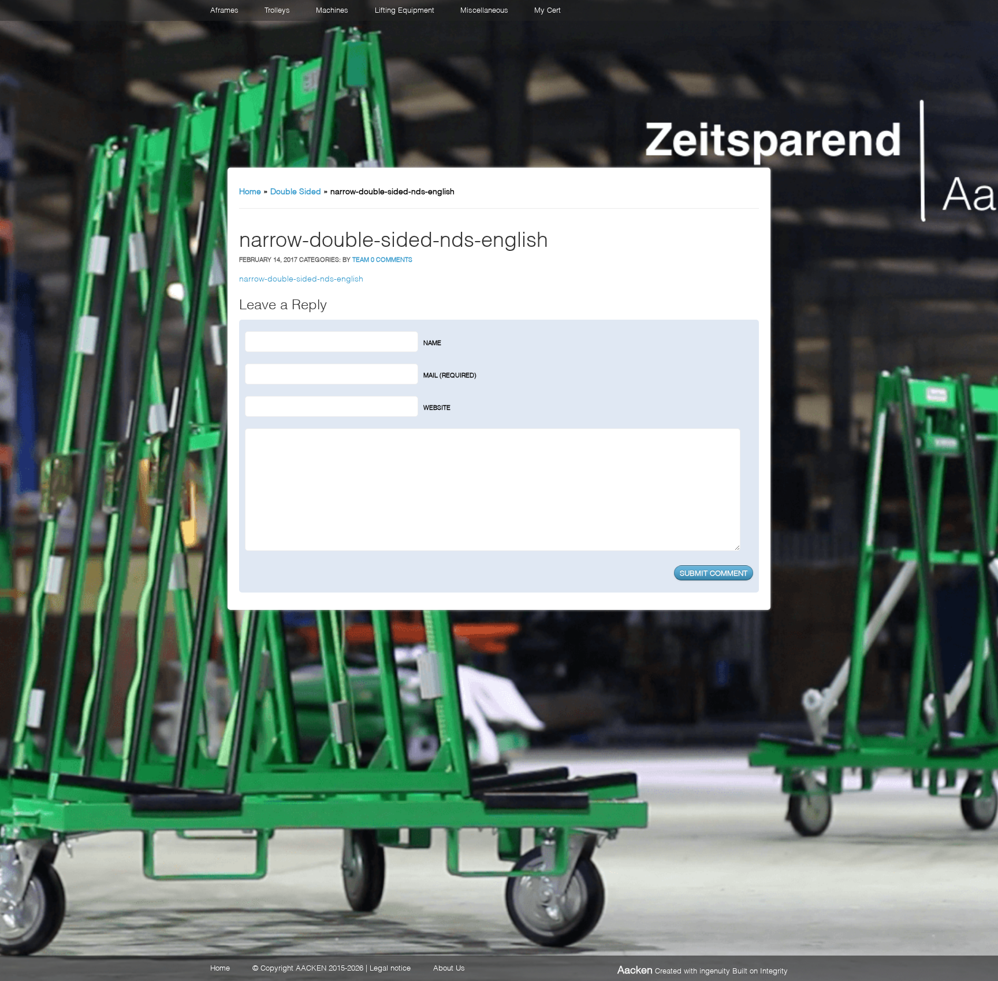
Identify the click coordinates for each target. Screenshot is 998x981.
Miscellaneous (484, 9)
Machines (332, 9)
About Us (449, 967)
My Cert (547, 9)
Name (432, 342)
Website (436, 407)
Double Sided (295, 190)
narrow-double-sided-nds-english (301, 278)
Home (250, 190)
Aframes (224, 9)
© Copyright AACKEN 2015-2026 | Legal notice (331, 967)
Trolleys (277, 9)
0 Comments (391, 259)
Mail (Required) (449, 374)
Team (360, 259)
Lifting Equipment (404, 9)
